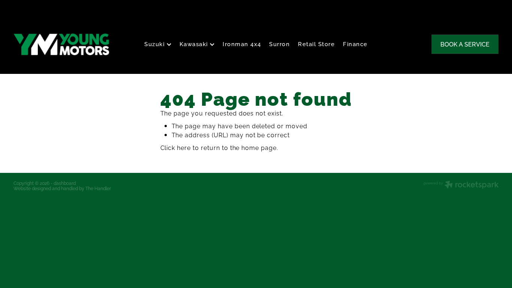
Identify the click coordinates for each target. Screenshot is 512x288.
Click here (175, 147)
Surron (279, 44)
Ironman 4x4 (242, 44)
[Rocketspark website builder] (461, 185)
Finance (355, 44)
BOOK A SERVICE (465, 44)
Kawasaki (195, 44)
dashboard (65, 183)
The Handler (98, 188)
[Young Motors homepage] (62, 44)
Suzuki (155, 44)
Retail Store (316, 44)
